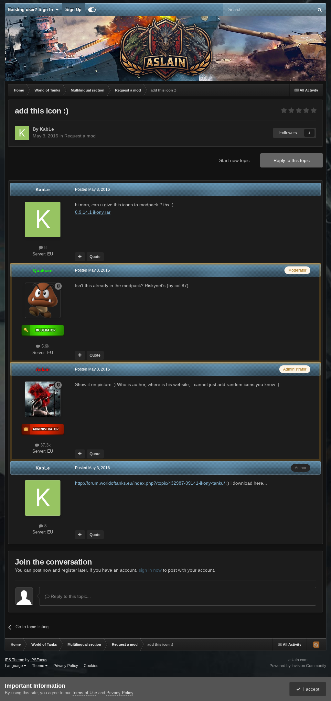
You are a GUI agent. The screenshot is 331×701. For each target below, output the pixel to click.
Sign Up (73, 9)
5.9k (44, 346)
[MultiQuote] (80, 256)
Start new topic (234, 160)
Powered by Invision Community (298, 665)
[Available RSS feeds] (316, 644)
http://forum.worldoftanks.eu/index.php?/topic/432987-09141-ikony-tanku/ (150, 483)
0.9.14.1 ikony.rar (93, 212)
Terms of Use (84, 692)
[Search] (319, 9)
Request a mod (80, 135)
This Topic (295, 9)
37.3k (45, 445)
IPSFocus (38, 660)
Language (14, 665)
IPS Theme (14, 660)
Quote (95, 256)
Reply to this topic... (70, 596)
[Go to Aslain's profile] (42, 399)
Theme (38, 665)
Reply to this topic (291, 160)
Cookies (91, 665)
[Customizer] (92, 9)
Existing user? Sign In (32, 9)
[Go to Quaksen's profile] (42, 300)
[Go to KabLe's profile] (22, 133)
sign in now (150, 570)
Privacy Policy (65, 665)
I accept (310, 689)
